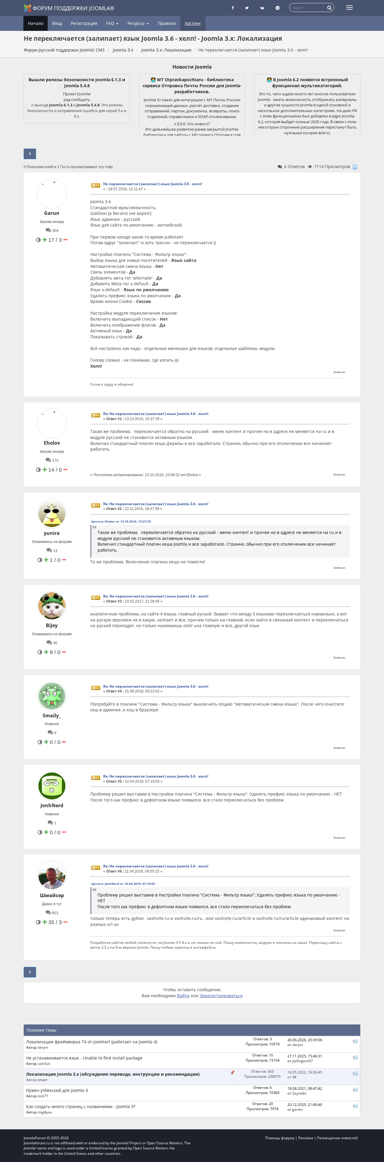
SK (294, 1077)
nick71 (43, 1095)
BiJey (52, 625)
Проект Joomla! (77, 93)
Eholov (52, 443)
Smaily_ (52, 715)
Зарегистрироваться (221, 995)
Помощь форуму (279, 1137)
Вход (57, 23)
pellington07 (302, 1060)
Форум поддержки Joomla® (73, 8)
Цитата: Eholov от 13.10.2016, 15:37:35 (121, 521)
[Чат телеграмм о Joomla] (278, 8)
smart (42, 1079)
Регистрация (84, 23)
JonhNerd (51, 805)
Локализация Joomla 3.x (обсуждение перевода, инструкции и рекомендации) (113, 1074)
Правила (167, 23)
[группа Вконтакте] (262, 8)
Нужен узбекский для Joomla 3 (57, 1090)
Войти (183, 995)
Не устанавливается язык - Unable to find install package (84, 1058)
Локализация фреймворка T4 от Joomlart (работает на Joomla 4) (91, 1042)
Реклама (305, 1137)
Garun (51, 213)
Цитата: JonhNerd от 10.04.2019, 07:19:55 (123, 884)
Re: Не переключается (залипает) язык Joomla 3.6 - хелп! (155, 413)
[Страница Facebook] (232, 8)
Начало (35, 23)
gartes (297, 1109)
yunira (52, 533)
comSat (44, 1063)
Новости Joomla (192, 67)
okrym (43, 1047)
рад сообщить (77, 99)
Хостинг (193, 23)
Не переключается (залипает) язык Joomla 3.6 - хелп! (152, 184)
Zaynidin (299, 1093)
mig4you (45, 1112)
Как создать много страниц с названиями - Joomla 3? (80, 1106)
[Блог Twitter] (247, 8)
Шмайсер (52, 895)
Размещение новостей (337, 1137)
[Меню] (349, 7)
